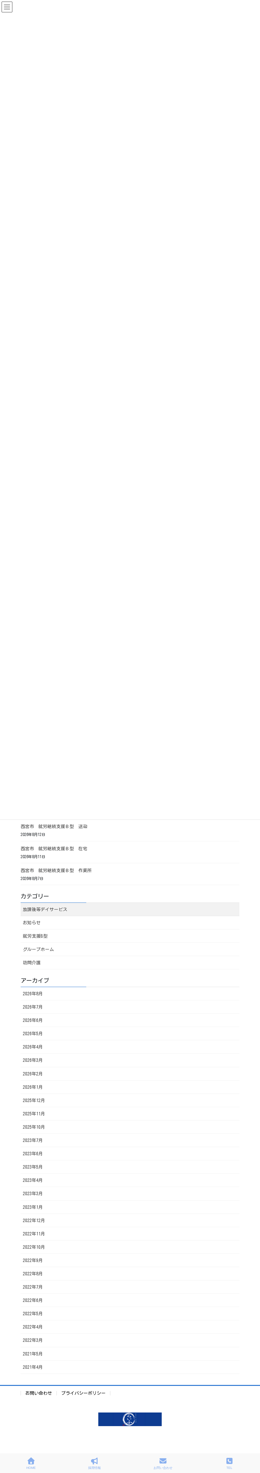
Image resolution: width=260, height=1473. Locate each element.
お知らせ (32, 923)
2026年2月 (33, 1074)
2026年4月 (33, 1047)
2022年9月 (33, 1260)
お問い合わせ (38, 1393)
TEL (229, 1468)
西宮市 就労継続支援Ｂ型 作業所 (56, 870)
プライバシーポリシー (83, 1393)
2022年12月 (34, 1220)
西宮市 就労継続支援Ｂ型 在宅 (54, 848)
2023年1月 (33, 1207)
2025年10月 (34, 1127)
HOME (31, 1468)
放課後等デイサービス (45, 909)
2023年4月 (33, 1180)
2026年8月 (33, 994)
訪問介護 (32, 962)
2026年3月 (33, 1060)
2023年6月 (33, 1153)
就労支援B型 (35, 936)
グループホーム (38, 949)
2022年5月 (33, 1313)
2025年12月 (34, 1100)
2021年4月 (33, 1367)
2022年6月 (33, 1300)
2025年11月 (34, 1114)
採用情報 (94, 1468)
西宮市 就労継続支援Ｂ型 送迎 (54, 826)
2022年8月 (33, 1274)
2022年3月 (33, 1340)
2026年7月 (33, 1007)
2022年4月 (33, 1327)
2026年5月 (33, 1033)
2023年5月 (33, 1167)
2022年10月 (34, 1247)
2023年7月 (33, 1140)
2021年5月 (33, 1354)
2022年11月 (34, 1234)
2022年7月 (33, 1287)
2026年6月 (33, 1020)
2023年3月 (33, 1193)
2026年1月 (33, 1087)
